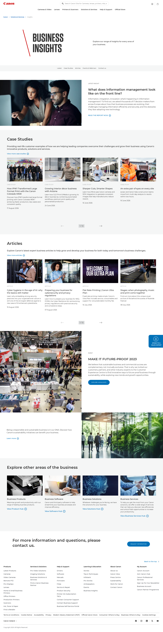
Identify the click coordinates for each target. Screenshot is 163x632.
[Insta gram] (141, 621)
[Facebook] (136, 621)
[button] (62, 226)
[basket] (157, 4)
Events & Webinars (89, 68)
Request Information (139, 544)
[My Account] (152, 4)
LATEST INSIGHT (93, 83)
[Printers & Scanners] (79, 9)
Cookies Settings (149, 615)
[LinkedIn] (147, 621)
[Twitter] (152, 621)
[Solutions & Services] (98, 9)
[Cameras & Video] (52, 9)
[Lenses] (60, 9)
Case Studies (68, 68)
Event (90, 353)
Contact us (102, 68)
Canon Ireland (9, 621)
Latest (59, 68)
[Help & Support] (113, 9)
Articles (78, 68)
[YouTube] (158, 621)
